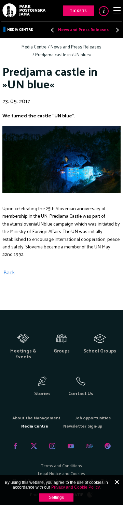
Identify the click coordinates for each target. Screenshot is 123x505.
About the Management (36, 417)
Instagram (52, 446)
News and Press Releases (83, 29)
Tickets (78, 10)
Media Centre (20, 29)
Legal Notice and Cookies (61, 473)
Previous (53, 29)
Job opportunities (93, 417)
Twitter (34, 446)
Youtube (71, 446)
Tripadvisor (89, 446)
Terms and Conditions (61, 465)
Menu (117, 10)
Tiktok (107, 446)
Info (104, 11)
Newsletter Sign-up (82, 426)
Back (9, 272)
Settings (56, 497)
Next (115, 29)
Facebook (15, 446)
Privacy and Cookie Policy (75, 487)
